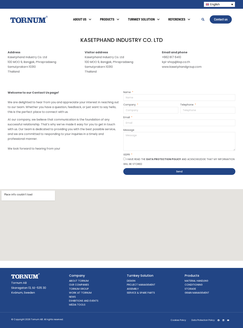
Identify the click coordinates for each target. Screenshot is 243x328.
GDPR (127, 154)
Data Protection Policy (203, 320)
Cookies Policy (178, 320)
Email (127, 117)
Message (128, 130)
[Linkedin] (223, 320)
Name (127, 92)
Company (129, 104)
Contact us (221, 19)
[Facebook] (218, 320)
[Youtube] (228, 320)
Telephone (187, 104)
